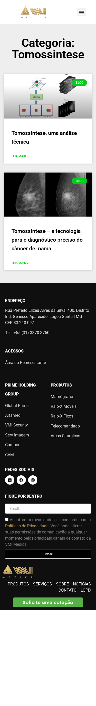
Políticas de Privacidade (26, 525)
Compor (12, 444)
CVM (9, 454)
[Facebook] (21, 480)
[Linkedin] (9, 480)
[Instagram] (32, 480)
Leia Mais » (20, 156)
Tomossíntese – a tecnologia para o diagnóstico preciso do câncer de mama (47, 240)
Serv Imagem (17, 435)
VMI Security (16, 425)
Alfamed (12, 415)
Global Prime (16, 405)
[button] (81, 12)
